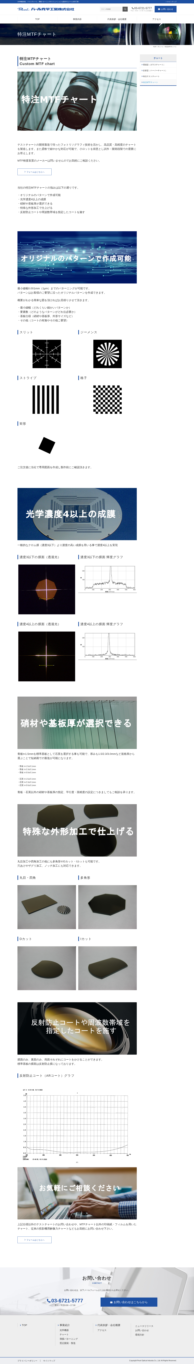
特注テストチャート (151, 76)
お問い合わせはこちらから (131, 1302)
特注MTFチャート (150, 82)
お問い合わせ (167, 9)
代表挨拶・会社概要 (117, 19)
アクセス (156, 19)
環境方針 (139, 1335)
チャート (160, 47)
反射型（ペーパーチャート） (155, 71)
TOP (37, 19)
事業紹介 (65, 1325)
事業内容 (77, 19)
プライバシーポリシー (27, 1361)
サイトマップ (172, 2)
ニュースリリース (144, 1326)
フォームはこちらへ (35, 172)
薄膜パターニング (69, 1339)
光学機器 (64, 1330)
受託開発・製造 (68, 1343)
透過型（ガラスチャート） (154, 65)
